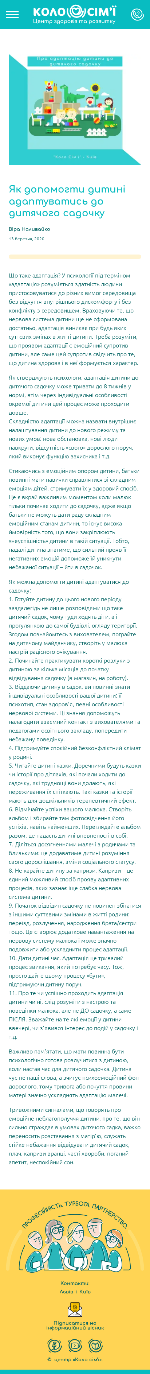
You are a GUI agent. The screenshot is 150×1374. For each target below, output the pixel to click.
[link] (75, 14)
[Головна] (75, 14)
